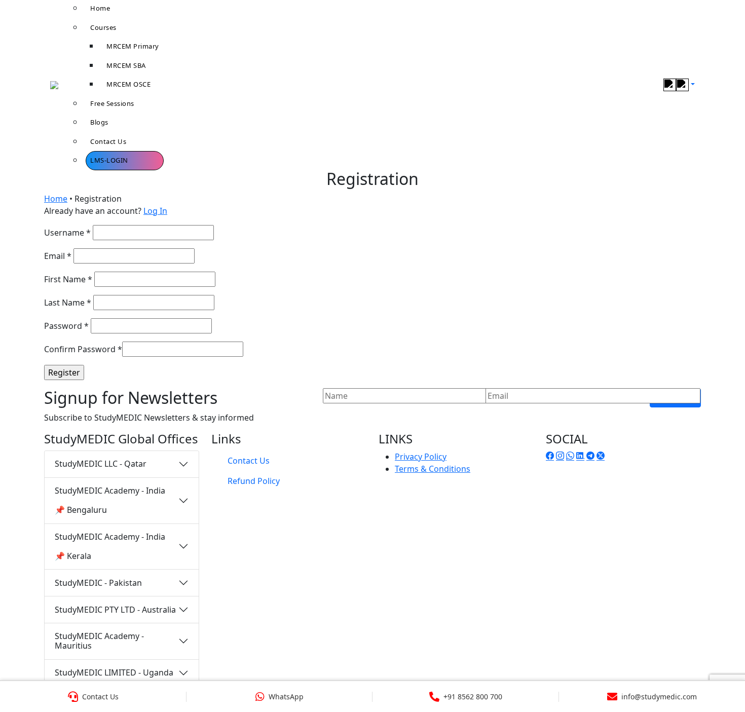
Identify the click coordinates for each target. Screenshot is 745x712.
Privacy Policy (420, 456)
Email (57, 255)
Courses (103, 27)
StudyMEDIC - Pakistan (98, 582)
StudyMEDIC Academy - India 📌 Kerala (110, 546)
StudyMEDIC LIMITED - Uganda (114, 672)
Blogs (99, 122)
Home (55, 198)
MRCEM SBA (126, 65)
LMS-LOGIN (109, 160)
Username (67, 232)
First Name (68, 279)
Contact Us (108, 141)
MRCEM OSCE (128, 84)
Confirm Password (83, 349)
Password (66, 325)
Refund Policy (254, 480)
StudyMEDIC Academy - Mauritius (99, 640)
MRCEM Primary (132, 46)
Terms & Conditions (432, 468)
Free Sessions (112, 103)
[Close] (726, 22)
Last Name (67, 302)
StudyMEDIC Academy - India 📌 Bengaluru (110, 500)
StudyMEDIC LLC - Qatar (100, 463)
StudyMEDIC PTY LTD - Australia (115, 609)
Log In (155, 210)
